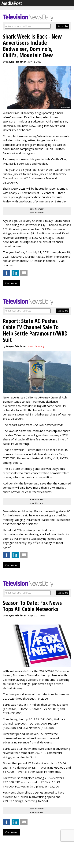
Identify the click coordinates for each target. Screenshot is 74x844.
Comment (11, 283)
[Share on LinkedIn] (15, 273)
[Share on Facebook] (6, 273)
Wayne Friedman (16, 61)
